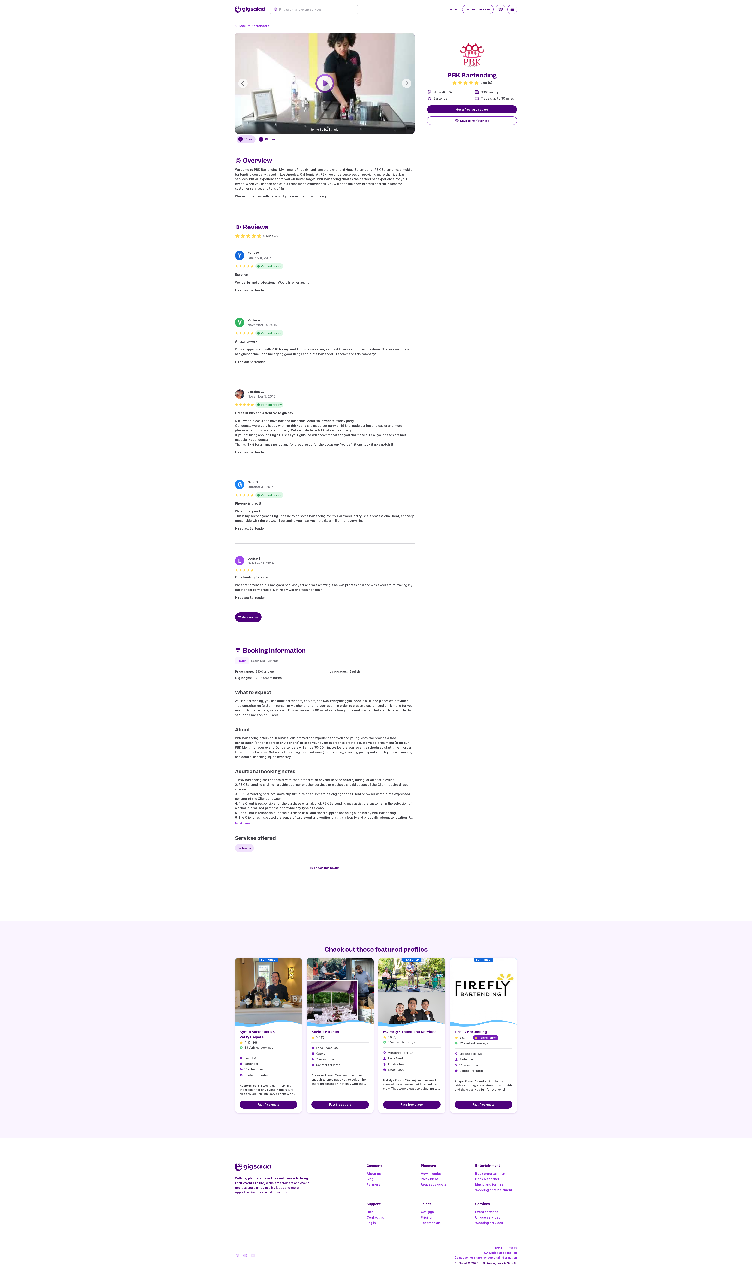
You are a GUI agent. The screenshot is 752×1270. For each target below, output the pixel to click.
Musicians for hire (489, 1184)
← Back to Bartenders (252, 26)
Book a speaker (487, 1179)
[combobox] (316, 9)
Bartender (441, 98)
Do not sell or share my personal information (486, 1257)
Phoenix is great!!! (249, 503)
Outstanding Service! (252, 577)
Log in (452, 9)
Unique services (487, 1217)
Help (370, 1212)
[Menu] (512, 9)
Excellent (242, 274)
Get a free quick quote (472, 109)
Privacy (512, 1247)
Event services (486, 1212)
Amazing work (246, 341)
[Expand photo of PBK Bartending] (472, 54)
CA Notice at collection (500, 1252)
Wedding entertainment (493, 1190)
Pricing (426, 1217)
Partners (373, 1184)
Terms (497, 1247)
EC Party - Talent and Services (409, 1032)
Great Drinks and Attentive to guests (264, 413)
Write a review (248, 617)
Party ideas (429, 1179)
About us (374, 1173)
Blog (370, 1179)
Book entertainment (491, 1173)
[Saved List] (500, 9)
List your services (477, 9)
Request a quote (433, 1184)
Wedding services (489, 1223)
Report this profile (327, 867)
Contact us (375, 1217)
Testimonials (431, 1223)
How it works (431, 1173)
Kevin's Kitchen (325, 1032)
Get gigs (427, 1212)
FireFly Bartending (471, 1032)
